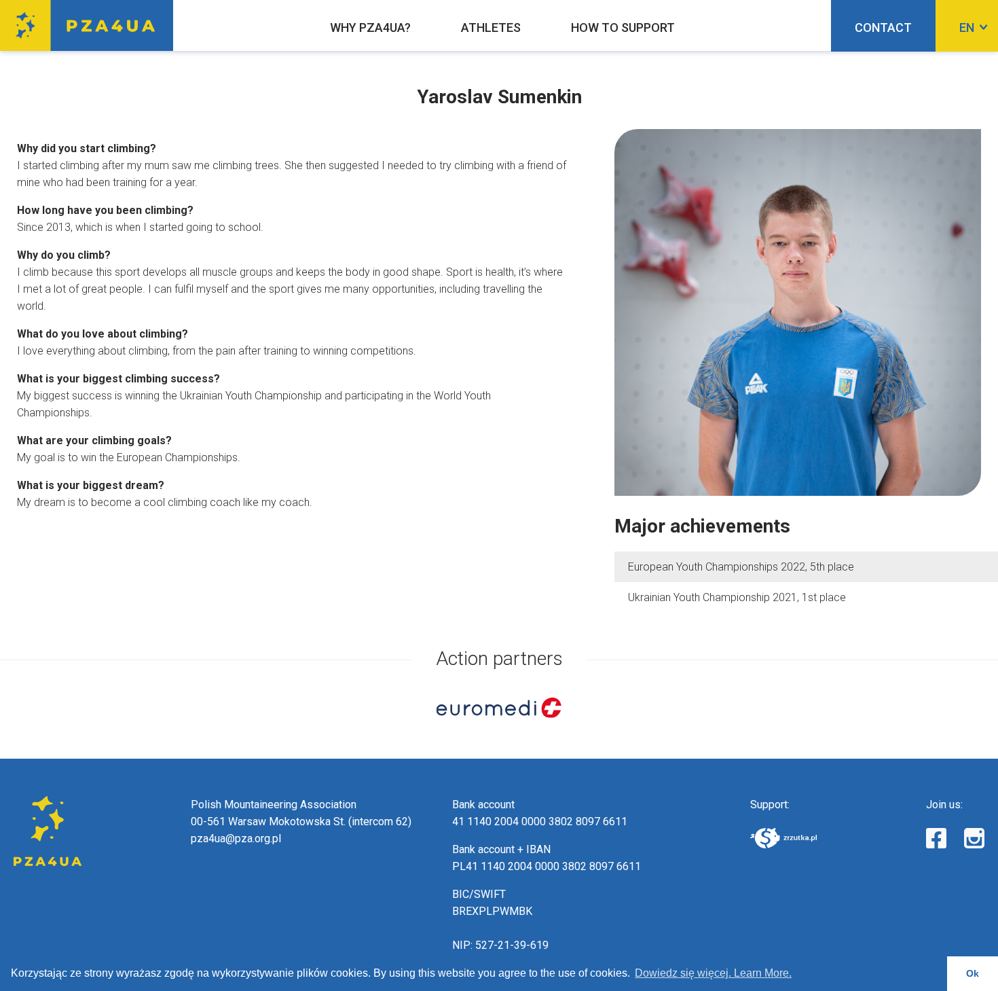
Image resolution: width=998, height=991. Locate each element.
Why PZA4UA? (370, 27)
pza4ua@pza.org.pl (236, 838)
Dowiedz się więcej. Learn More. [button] (713, 973)
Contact (883, 27)
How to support (623, 27)
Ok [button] (972, 973)
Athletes (491, 27)
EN (966, 27)
